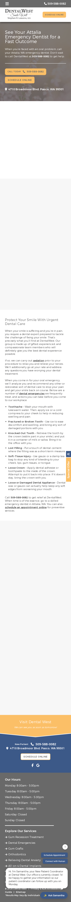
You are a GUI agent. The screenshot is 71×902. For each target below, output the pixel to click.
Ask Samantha (54, 895)
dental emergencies (32, 393)
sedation (38, 360)
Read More (12, 316)
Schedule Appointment (54, 855)
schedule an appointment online (26, 507)
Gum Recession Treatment (26, 837)
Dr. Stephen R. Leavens (29, 282)
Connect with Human (55, 861)
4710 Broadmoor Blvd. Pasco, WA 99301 (36, 89)
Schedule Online (54, 15)
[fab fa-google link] (37, 765)
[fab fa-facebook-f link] (33, 765)
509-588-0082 (40, 56)
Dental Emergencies (21, 843)
